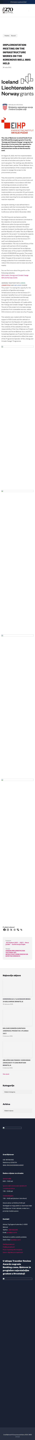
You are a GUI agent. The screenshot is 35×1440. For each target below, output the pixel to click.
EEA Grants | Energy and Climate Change (14, 275)
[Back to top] (30, 1429)
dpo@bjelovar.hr (16, 1240)
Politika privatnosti (9, 1247)
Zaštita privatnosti (8, 1244)
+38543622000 (13, 1230)
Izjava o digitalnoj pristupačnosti (13, 1252)
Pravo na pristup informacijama (12, 1249)
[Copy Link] (21, 929)
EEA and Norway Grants (9, 278)
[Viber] (17, 929)
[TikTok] (15, 1431)
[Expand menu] (32, 10)
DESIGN (17, 1437)
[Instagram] (7, 929)
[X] (11, 929)
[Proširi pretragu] (26, 10)
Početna (7, 35)
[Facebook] (4, 929)
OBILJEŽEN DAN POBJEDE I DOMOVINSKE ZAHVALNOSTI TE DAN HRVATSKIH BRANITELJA (16, 1062)
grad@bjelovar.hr (12, 1232)
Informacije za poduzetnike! (18, 2)
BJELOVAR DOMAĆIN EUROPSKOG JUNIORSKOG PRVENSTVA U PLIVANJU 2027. (15, 1030)
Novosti (13, 35)
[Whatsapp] (14, 929)
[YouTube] (23, 1431)
